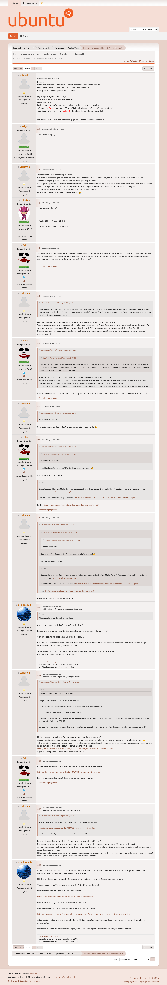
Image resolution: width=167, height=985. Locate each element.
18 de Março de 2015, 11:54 (51, 296)
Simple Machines (32, 981)
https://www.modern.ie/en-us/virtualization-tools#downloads (65, 896)
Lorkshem (25, 166)
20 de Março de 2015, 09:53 (51, 518)
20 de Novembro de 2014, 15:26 (48, 78)
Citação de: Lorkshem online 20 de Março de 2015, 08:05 (59, 446)
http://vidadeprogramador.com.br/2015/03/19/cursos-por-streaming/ (68, 772)
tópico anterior (130, 60)
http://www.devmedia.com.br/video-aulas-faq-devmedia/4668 (71, 505)
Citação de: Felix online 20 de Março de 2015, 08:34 (57, 525)
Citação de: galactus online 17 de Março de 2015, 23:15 (58, 413)
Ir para (116, 959)
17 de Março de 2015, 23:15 (51, 203)
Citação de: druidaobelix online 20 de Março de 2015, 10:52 (60, 682)
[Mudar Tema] (41, 3)
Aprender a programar (48, 266)
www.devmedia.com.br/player (62, 492)
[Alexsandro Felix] (24, 280)
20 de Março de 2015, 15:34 (52, 807)
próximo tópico (146, 60)
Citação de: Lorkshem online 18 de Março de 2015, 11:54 (59, 350)
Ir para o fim (18, 68)
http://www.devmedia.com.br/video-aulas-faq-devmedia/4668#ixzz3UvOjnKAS (106, 498)
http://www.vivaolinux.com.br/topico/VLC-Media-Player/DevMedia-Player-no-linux (75, 748)
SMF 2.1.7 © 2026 (16, 981)
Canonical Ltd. (68, 977)
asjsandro (25, 75)
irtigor (25, 126)
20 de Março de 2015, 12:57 (52, 674)
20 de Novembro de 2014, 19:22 (53, 129)
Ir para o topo (19, 947)
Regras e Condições (137, 981)
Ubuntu (57, 977)
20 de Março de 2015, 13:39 (52, 761)
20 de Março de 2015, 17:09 (52, 865)
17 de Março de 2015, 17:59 (51, 169)
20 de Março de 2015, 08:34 (51, 440)
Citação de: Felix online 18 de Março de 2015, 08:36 (57, 303)
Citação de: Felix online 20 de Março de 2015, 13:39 (57, 816)
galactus (25, 199)
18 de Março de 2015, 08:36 (51, 248)
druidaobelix (25, 604)
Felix (25, 245)
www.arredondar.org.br (48, 662)
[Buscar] (141, 29)
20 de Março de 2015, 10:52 (52, 606)
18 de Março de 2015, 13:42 (51, 343)
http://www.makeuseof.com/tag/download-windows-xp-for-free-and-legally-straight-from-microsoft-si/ (84, 914)
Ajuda (125, 981)
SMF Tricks (35, 973)
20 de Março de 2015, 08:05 (51, 406)
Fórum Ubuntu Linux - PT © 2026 (144, 978)
